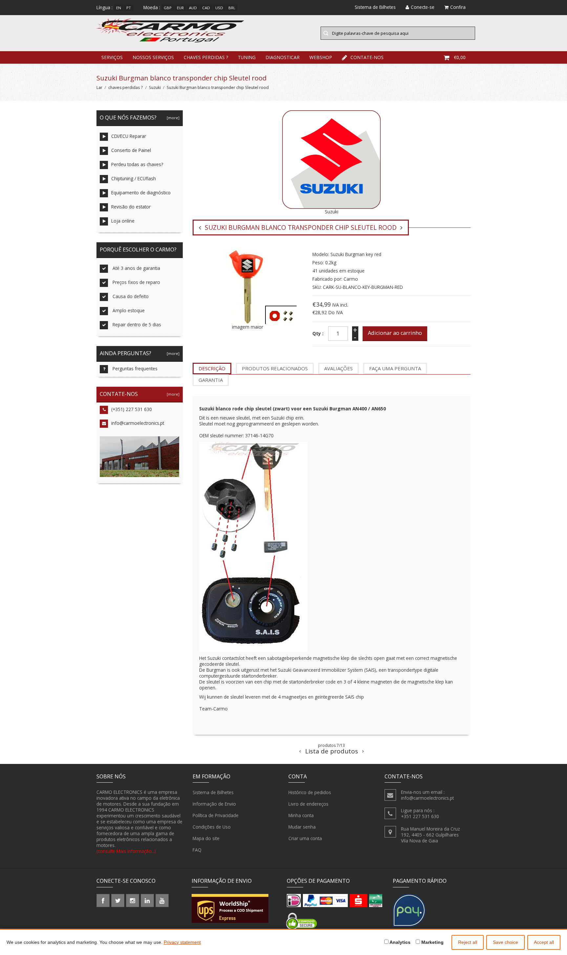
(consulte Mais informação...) (126, 851)
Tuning (247, 57)
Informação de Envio (214, 804)
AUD (193, 7)
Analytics (399, 942)
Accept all (544, 942)
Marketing (432, 942)
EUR (180, 7)
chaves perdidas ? (206, 57)
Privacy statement (182, 942)
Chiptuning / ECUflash (133, 178)
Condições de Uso (212, 827)
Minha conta (301, 815)
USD (219, 7)
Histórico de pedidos (309, 792)
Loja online (123, 221)
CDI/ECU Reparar (128, 136)
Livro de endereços (308, 804)
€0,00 (460, 57)
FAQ (197, 850)
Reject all (467, 942)
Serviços (112, 57)
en (118, 7)
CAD (206, 7)
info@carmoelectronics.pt (137, 423)
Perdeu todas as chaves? (137, 164)
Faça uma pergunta (395, 368)
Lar (99, 87)
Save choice (505, 942)
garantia (211, 380)
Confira (458, 7)
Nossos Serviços (153, 57)
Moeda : (151, 7)
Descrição (212, 368)
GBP (168, 7)
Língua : (104, 7)
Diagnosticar (282, 57)
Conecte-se (422, 7)
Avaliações (338, 368)
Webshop (320, 57)
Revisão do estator (131, 207)
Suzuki (155, 87)
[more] (172, 117)
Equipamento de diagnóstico (141, 192)
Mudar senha (302, 827)
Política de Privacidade (216, 815)
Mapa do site (206, 838)
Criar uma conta (305, 838)
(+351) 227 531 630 (131, 409)
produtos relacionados (275, 368)
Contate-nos (367, 57)
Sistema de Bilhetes (213, 792)
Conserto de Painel (131, 150)
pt (128, 7)
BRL (231, 7)
